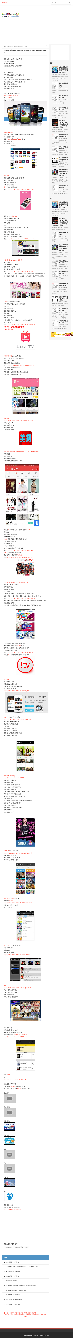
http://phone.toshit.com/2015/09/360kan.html (18, 853)
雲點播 (11, 900)
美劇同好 (5, 2)
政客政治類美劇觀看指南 (13, 1304)
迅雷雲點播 (7, 898)
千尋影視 (14, 216)
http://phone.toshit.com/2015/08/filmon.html (21, 550)
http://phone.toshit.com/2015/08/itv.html (20, 652)
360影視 (6, 851)
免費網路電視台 (8, 132)
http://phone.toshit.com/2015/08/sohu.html (21, 189)
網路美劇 (6, 418)
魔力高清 (6, 945)
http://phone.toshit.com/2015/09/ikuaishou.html (24, 452)
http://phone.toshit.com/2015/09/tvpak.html (17, 987)
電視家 (6, 985)
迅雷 (13, 898)
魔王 (5, 187)
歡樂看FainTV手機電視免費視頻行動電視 (16, 582)
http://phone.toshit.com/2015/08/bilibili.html (21, 365)
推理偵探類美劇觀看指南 (13, 1271)
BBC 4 (20, 139)
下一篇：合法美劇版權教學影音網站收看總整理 (20, 1313)
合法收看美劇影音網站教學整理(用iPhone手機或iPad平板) (22, 1267)
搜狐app (6, 176)
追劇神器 (17, 1034)
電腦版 (8, 1075)
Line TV (6, 717)
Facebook (8, 1247)
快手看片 (6, 452)
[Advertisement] (47, 26)
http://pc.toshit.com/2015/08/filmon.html (19, 557)
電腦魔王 (19, 555)
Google (17, 1247)
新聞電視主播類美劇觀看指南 (14, 1299)
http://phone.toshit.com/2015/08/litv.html (20, 271)
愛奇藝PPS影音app (9, 776)
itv (12, 141)
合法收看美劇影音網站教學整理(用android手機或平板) (21, 1285)
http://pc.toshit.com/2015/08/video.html (16, 1079)
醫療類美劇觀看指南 (11, 1281)
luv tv (5, 302)
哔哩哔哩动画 (8, 356)
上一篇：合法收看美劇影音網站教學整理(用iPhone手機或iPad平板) (25, 1315)
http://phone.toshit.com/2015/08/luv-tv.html (21, 324)
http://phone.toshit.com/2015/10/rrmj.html (17, 691)
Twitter (25, 1247)
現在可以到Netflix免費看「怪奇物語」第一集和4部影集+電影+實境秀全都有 (60, 124)
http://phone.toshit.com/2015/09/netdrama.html (18, 420)
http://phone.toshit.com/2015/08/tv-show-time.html (19, 1037)
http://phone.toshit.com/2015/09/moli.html (17, 955)
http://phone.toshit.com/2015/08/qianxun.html (22, 239)
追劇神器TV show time (11, 95)
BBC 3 (15, 139)
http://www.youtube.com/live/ (13, 1209)
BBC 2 (10, 139)
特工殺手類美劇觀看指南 (13, 1276)
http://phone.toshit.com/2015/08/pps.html (16, 778)
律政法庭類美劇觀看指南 (13, 1295)
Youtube (13, 1086)
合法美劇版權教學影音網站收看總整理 (16, 1290)
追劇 (9, 98)
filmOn (28, 530)
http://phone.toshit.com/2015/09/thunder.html (18, 903)
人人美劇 (6, 679)
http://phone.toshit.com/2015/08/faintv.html (21, 598)
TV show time (24, 1034)
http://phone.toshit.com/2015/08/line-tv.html (17, 719)
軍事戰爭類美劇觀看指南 (13, 1262)
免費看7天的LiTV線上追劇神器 (13, 260)
